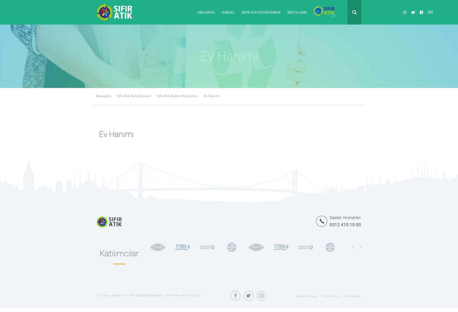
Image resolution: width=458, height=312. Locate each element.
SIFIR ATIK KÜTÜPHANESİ (261, 12)
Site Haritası (353, 296)
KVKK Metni (331, 296)
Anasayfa (103, 96)
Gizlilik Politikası (306, 296)
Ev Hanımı (211, 96)
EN (430, 12)
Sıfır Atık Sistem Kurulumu (177, 96)
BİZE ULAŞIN (297, 12)
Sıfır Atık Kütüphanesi (134, 96)
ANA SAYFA (206, 12)
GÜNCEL (228, 12)
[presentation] (353, 247)
